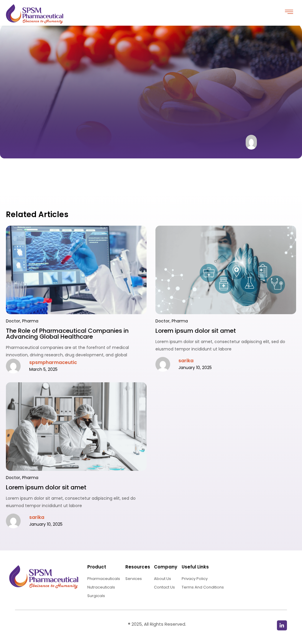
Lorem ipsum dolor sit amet (195, 331)
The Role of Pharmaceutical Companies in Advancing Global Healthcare (67, 334)
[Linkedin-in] (282, 625)
